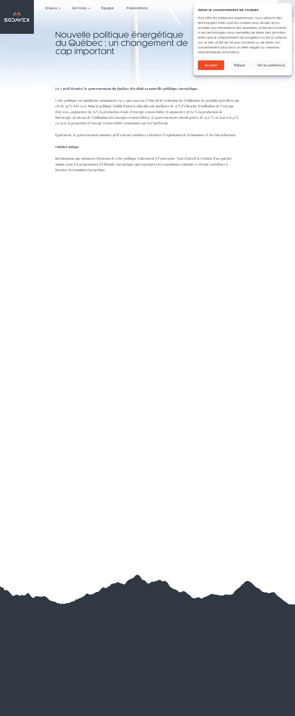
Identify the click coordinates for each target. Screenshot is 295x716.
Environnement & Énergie (97, 504)
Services (79, 8)
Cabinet (20, 663)
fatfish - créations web (273, 707)
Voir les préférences (271, 65)
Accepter (211, 65)
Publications (137, 8)
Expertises (24, 654)
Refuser (239, 65)
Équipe (107, 8)
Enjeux (51, 8)
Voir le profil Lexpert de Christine (231, 662)
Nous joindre (25, 696)
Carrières (21, 687)
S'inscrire (147, 659)
